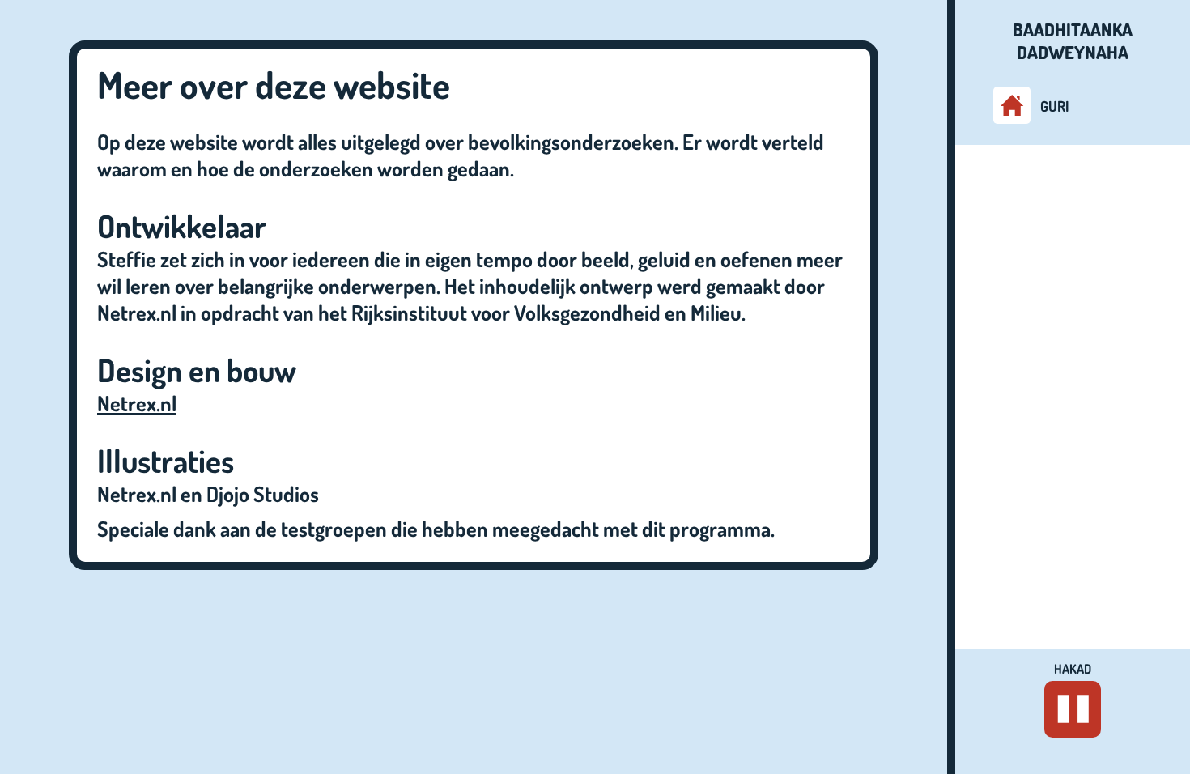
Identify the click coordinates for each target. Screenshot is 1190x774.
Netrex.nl (136, 402)
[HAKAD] (1072, 709)
